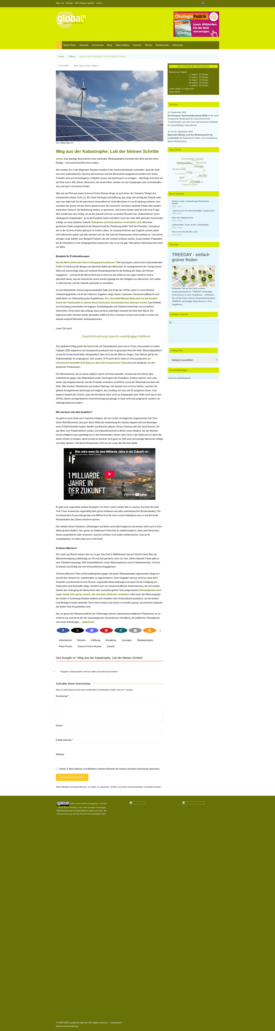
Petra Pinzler (65, 646)
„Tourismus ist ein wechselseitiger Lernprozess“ (193, 210)
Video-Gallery (122, 45)
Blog (109, 45)
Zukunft (110, 646)
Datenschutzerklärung (67, 1026)
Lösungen (127, 640)
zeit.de (59, 159)
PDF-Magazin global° (84, 3)
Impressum (116, 1022)
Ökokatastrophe (145, 640)
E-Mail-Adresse (64, 740)
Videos (95, 66)
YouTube (217, 3)
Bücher (148, 45)
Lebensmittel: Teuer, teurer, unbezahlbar (190, 225)
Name (59, 725)
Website (60, 754)
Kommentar (98, 45)
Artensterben (65, 640)
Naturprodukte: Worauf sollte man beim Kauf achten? (94, 671)
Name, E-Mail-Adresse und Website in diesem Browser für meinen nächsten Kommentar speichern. (109, 769)
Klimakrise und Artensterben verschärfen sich (116, 222)
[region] (193, 329)
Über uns (60, 3)
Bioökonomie (162, 45)
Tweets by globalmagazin (179, 378)
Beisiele (81, 640)
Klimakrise (111, 640)
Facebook (207, 3)
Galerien (137, 45)
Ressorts (84, 45)
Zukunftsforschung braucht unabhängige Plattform (116, 336)
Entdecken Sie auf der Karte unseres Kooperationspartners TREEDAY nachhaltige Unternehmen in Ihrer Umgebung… (192, 291)
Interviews (178, 45)
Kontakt (69, 3)
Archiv (99, 3)
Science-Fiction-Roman (89, 646)
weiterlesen (88, 622)
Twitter (212, 3)
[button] (63, 630)
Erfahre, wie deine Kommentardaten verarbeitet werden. (136, 787)
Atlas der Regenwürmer (182, 217)
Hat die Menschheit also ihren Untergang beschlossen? (86, 262)
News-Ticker (69, 45)
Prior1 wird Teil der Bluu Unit (185, 232)
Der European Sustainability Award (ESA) (188, 115)
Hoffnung (95, 640)
